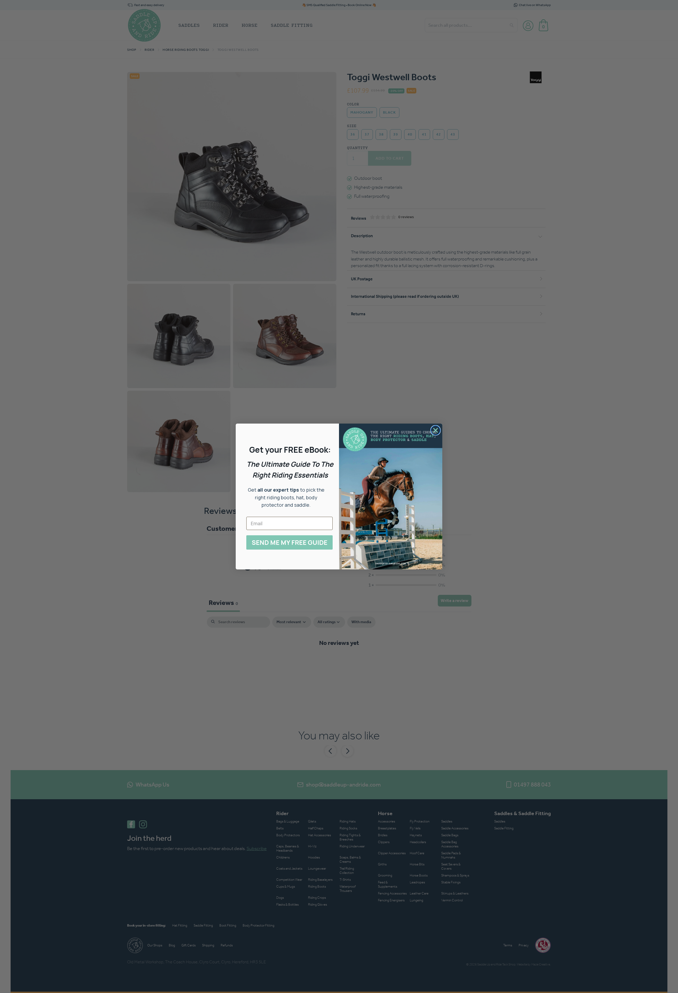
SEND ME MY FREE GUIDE (289, 542)
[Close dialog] (435, 430)
